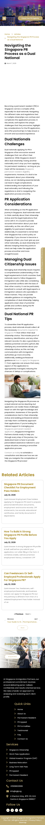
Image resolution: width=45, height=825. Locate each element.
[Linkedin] (12, 810)
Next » (28, 614)
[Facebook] (8, 810)
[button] (4, 18)
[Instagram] (16, 810)
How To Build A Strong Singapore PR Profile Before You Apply (20, 535)
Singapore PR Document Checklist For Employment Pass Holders (20, 487)
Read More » (8, 520)
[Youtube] (20, 810)
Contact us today (12, 452)
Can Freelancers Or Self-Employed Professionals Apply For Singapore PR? (22, 577)
